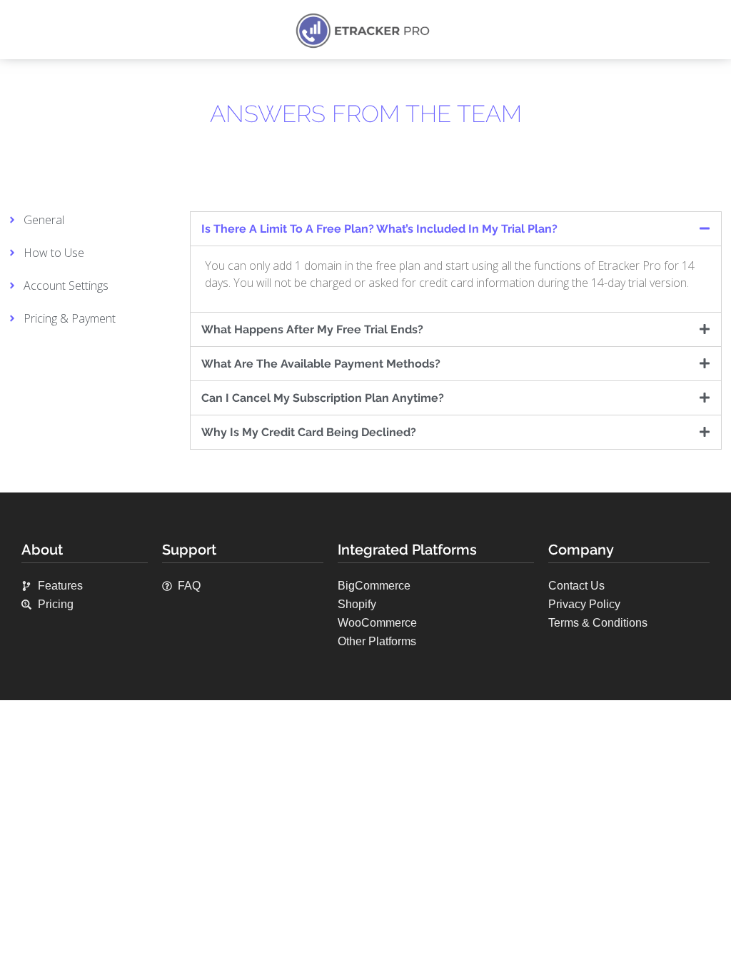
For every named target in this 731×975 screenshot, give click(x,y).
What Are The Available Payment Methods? (320, 363)
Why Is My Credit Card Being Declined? (308, 432)
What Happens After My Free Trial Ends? (312, 329)
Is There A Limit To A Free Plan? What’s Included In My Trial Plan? (379, 229)
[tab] (456, 229)
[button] (22, 30)
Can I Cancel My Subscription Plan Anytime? (322, 398)
